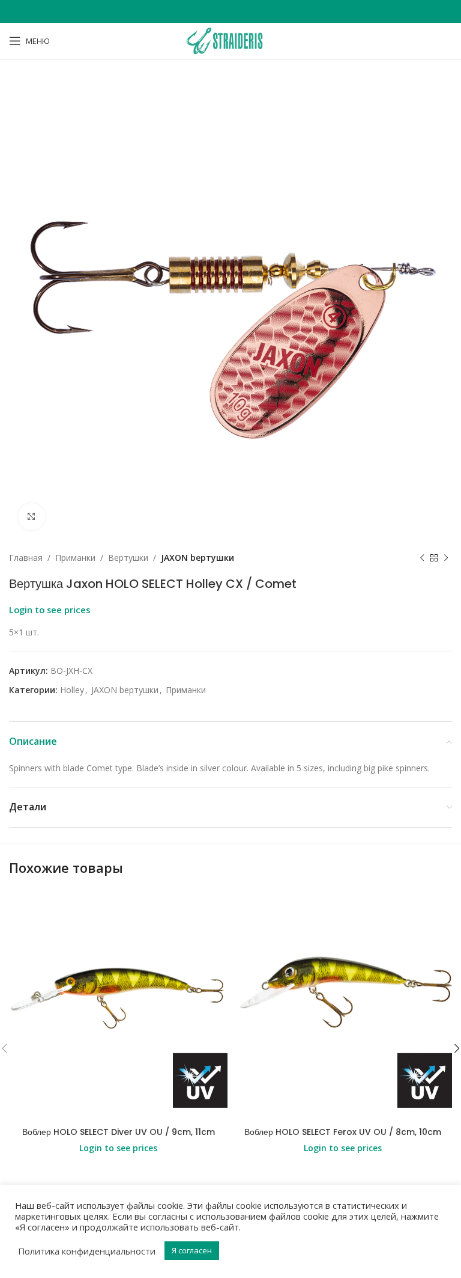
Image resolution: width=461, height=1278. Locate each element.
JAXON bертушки (197, 557)
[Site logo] (230, 40)
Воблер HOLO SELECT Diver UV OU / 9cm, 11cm (118, 1132)
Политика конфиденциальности (86, 1251)
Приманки (75, 557)
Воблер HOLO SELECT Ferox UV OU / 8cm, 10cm (342, 1132)
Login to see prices (49, 610)
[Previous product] (422, 558)
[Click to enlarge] (31, 516)
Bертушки (128, 557)
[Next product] (446, 558)
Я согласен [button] (192, 1250)
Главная (26, 557)
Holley (72, 690)
